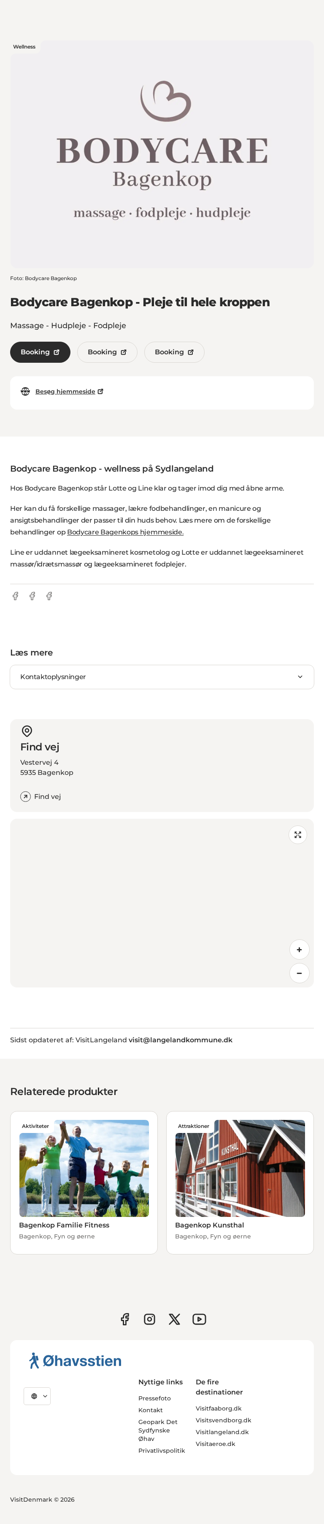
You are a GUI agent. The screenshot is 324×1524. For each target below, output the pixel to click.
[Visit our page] (149, 1319)
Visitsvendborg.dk (223, 1420)
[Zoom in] (299, 949)
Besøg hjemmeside (65, 391)
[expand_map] (298, 834)
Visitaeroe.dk (215, 1444)
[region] (162, 903)
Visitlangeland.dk (222, 1432)
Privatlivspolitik (161, 1450)
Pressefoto (154, 1398)
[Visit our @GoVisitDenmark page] (174, 1319)
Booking (35, 352)
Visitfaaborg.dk (219, 1408)
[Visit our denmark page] (124, 1319)
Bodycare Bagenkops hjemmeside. (125, 532)
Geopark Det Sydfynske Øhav (158, 1430)
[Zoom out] (299, 973)
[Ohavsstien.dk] (75, 1360)
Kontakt (150, 1410)
